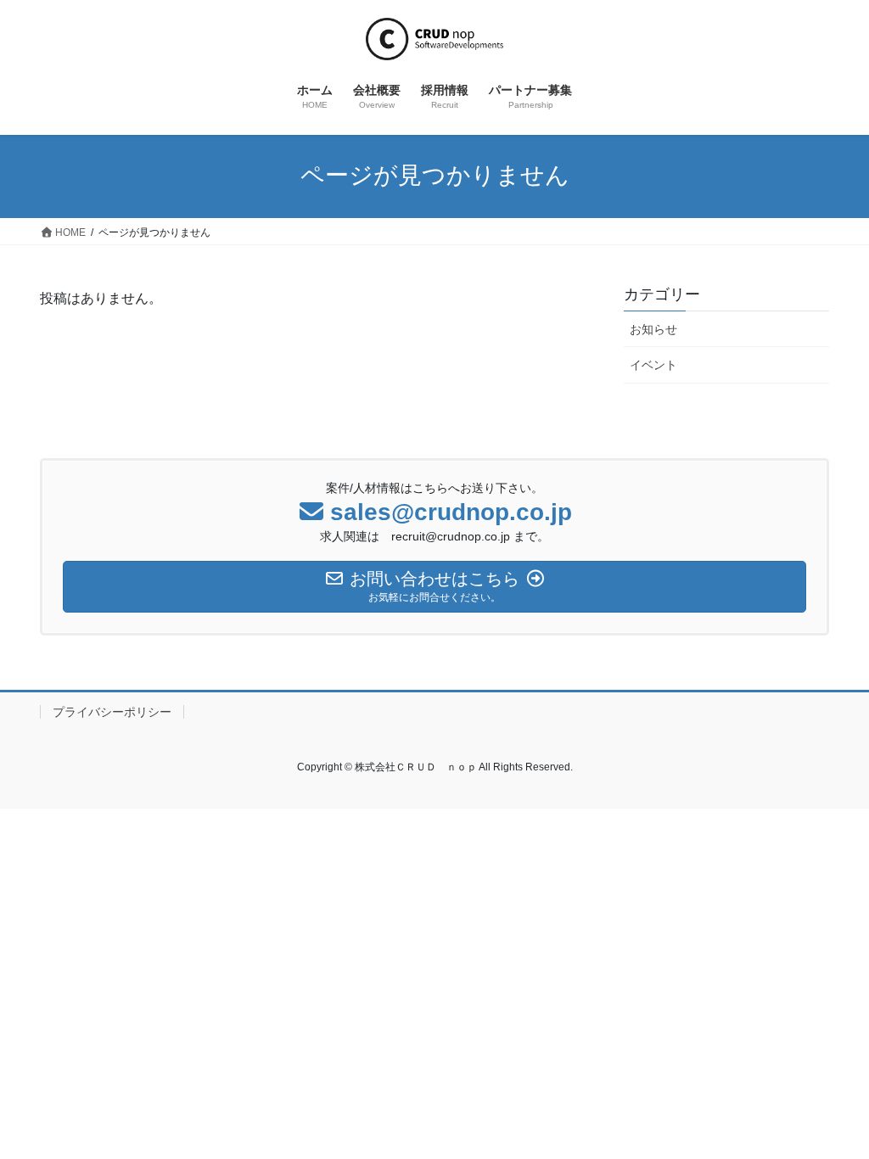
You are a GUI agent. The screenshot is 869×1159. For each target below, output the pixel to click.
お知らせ (653, 329)
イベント (653, 365)
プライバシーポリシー (112, 712)
